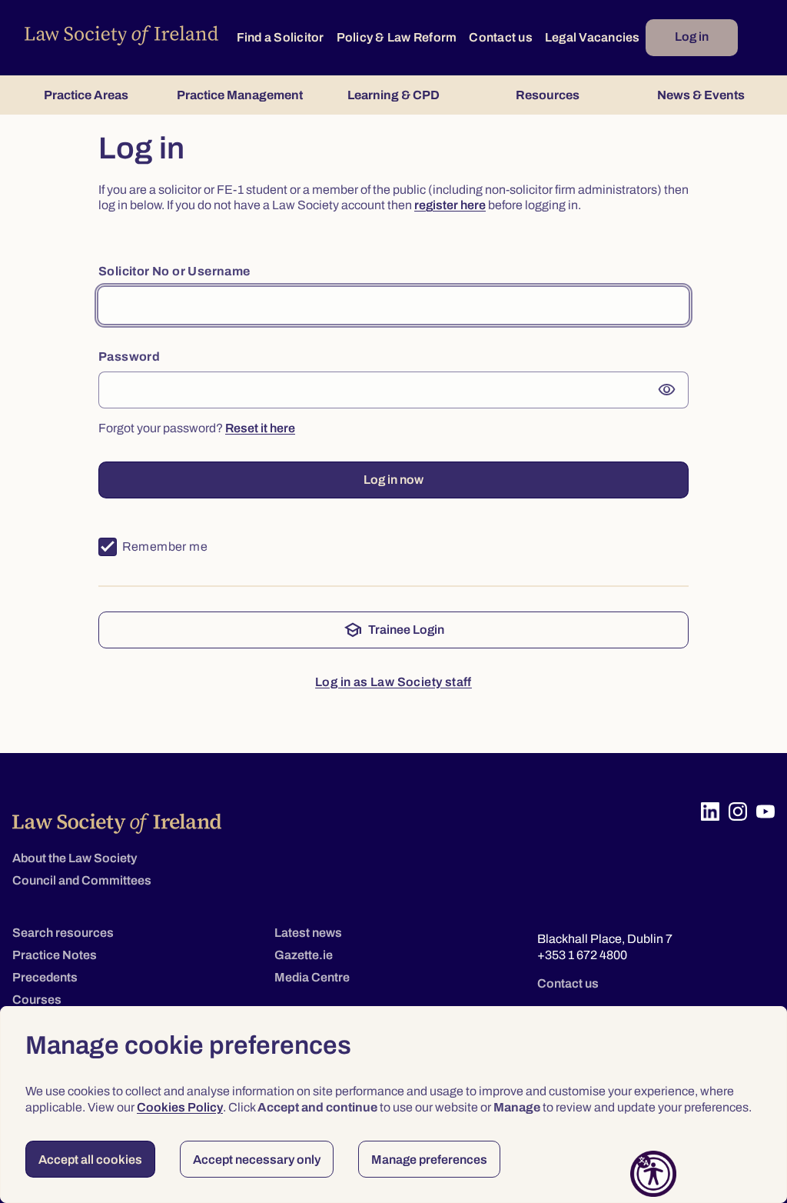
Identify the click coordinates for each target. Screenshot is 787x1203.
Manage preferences (429, 1159)
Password (129, 356)
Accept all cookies (90, 1159)
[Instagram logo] (738, 811)
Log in (692, 36)
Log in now (393, 479)
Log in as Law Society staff (393, 681)
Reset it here (260, 428)
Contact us (501, 37)
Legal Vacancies (592, 37)
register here (450, 205)
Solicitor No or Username (174, 271)
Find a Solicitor (280, 37)
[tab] (86, 95)
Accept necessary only (256, 1159)
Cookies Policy (180, 1107)
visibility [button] (667, 390)
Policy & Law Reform (397, 37)
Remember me (165, 546)
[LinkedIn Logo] (710, 811)
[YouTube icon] (765, 811)
